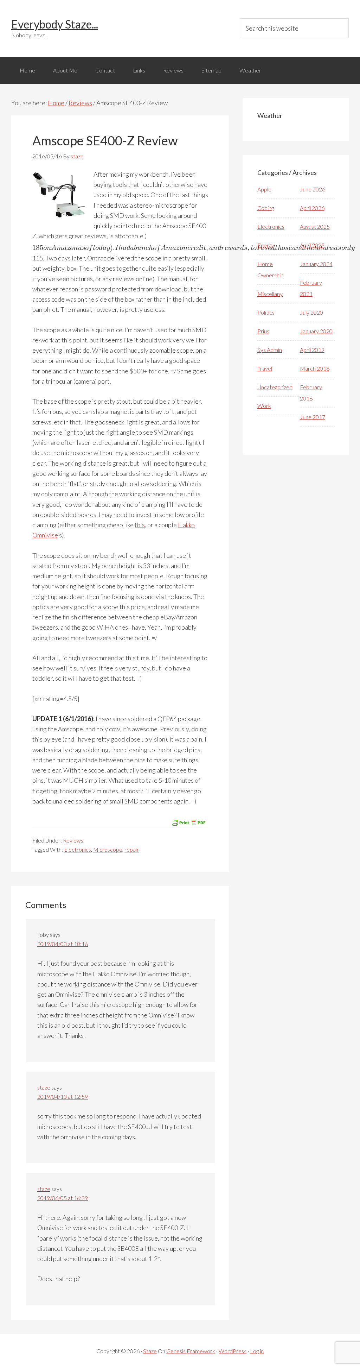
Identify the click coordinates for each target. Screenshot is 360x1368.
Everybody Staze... (54, 24)
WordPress (232, 1351)
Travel (264, 368)
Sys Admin (269, 349)
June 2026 (312, 189)
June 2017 (312, 417)
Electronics (77, 849)
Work (264, 405)
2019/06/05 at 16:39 (62, 1197)
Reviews (73, 840)
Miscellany (270, 293)
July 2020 (311, 312)
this (140, 525)
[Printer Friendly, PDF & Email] (188, 822)
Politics (266, 312)
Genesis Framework (190, 1351)
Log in (257, 1351)
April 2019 (312, 349)
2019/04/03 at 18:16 (62, 943)
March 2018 (314, 368)
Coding (265, 207)
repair (131, 849)
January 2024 (316, 263)
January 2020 (316, 331)
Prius (263, 331)
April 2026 (312, 207)
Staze (150, 1351)
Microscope (107, 849)
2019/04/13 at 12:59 (62, 1096)
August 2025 (315, 226)
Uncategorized (274, 387)
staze (43, 1087)
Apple (264, 189)
